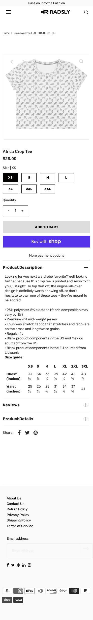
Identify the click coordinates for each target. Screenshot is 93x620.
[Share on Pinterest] (35, 432)
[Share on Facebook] (19, 432)
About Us (14, 498)
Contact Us (15, 504)
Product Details (18, 418)
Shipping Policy (19, 520)
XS (10, 177)
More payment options (46, 255)
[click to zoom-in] (81, 61)
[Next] (23, 61)
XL (10, 189)
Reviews (11, 405)
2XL (29, 189)
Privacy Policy (18, 515)
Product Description (22, 267)
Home (6, 33)
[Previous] (11, 61)
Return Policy (17, 509)
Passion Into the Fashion (46, 3)
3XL (47, 189)
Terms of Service (20, 526)
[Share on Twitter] (27, 432)
